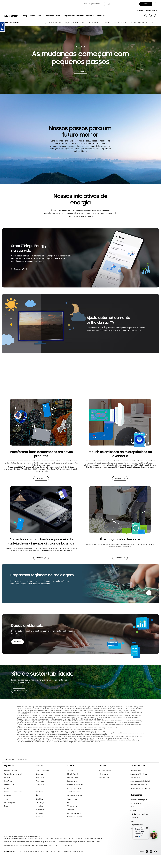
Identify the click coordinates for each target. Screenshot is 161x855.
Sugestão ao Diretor (74, 817)
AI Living (7, 777)
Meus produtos (104, 777)
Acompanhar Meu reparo (75, 795)
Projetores (39, 792)
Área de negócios (136, 803)
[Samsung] (11, 15)
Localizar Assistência (74, 788)
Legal (59, 851)
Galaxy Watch (40, 781)
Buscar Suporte (72, 777)
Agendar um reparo (73, 792)
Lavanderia (39, 806)
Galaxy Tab (39, 774)
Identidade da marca (137, 807)
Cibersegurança (78, 851)
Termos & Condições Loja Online (29, 851)
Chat (68, 803)
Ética (132, 821)
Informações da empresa (138, 800)
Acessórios (39, 817)
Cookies (53, 851)
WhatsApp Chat (72, 806)
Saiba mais (17, 269)
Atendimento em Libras (75, 813)
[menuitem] (25, 15)
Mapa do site (67, 851)
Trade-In (7, 799)
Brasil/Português (9, 851)
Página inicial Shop (10, 770)
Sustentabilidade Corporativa (140, 788)
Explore (6, 806)
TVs (37, 788)
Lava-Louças (40, 803)
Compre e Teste (9, 788)
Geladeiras (39, 799)
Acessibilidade (93, 23)
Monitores (39, 813)
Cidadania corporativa (137, 23)
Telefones (70, 810)
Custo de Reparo (72, 799)
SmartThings (8, 781)
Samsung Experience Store (13, 792)
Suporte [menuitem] (140, 11)
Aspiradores (40, 810)
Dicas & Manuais (72, 774)
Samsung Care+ (9, 785)
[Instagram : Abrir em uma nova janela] (151, 851)
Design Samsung (136, 825)
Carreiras (133, 810)
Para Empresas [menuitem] (150, 11)
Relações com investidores (139, 814)
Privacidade (44, 851)
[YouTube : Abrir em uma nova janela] (155, 851)
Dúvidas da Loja (72, 781)
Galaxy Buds (40, 785)
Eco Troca (7, 795)
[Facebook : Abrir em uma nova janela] (147, 851)
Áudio (38, 795)
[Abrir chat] (153, 835)
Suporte (70, 770)
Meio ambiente (54, 23)
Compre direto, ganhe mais (13, 774)
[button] (155, 23)
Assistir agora (79, 71)
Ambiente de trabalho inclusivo (115, 23)
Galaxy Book (40, 777)
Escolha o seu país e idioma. (91, 4)
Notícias (133, 818)
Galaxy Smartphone (42, 770)
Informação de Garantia (75, 785)
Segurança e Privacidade (73, 23)
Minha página (103, 774)
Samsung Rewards (105, 770)
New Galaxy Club (10, 803)
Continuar (145, 4)
